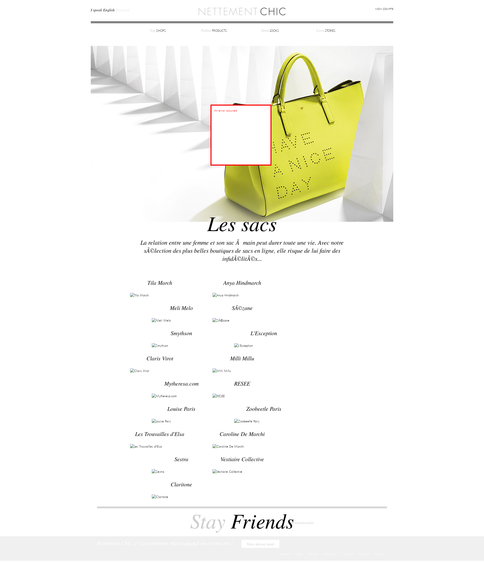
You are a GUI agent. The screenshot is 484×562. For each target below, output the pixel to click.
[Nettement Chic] (242, 11)
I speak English (103, 9)
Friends (242, 520)
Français (123, 9)
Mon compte (384, 9)
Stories (326, 30)
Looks (270, 30)
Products (214, 30)
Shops (158, 30)
